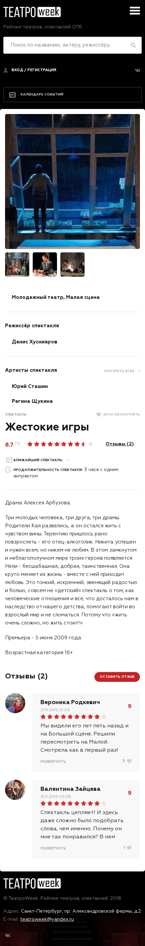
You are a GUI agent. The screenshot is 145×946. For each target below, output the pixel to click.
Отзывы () (120, 444)
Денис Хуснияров (34, 341)
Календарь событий (42, 94)
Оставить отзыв (117, 676)
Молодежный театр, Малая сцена (56, 297)
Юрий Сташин (30, 386)
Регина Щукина (32, 401)
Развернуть (53, 761)
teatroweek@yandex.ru (47, 919)
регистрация (41, 70)
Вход (17, 70)
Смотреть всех (119, 371)
